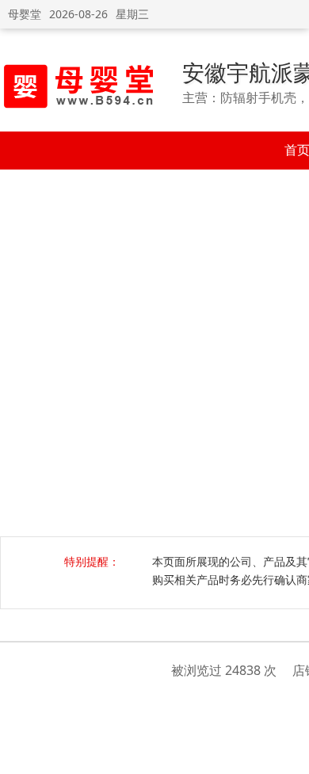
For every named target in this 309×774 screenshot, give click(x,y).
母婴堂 (24, 13)
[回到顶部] (289, 753)
